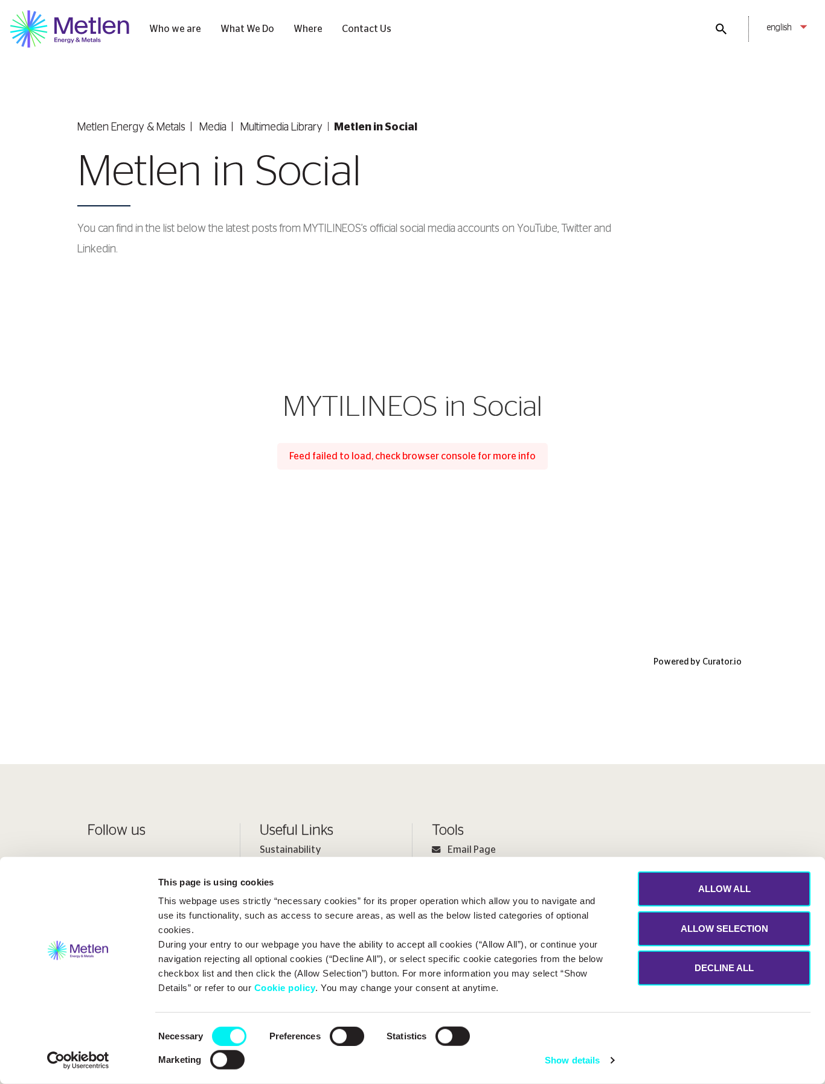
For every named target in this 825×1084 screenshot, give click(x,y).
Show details (572, 1060)
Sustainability (290, 850)
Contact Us (366, 29)
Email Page (472, 850)
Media (212, 127)
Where (308, 29)
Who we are (175, 29)
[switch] (347, 1036)
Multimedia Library (281, 127)
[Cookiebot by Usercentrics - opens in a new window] (78, 1060)
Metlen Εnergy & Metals (131, 127)
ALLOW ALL (724, 889)
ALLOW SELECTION (724, 928)
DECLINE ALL (724, 968)
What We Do (247, 29)
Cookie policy (285, 988)
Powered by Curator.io (697, 661)
